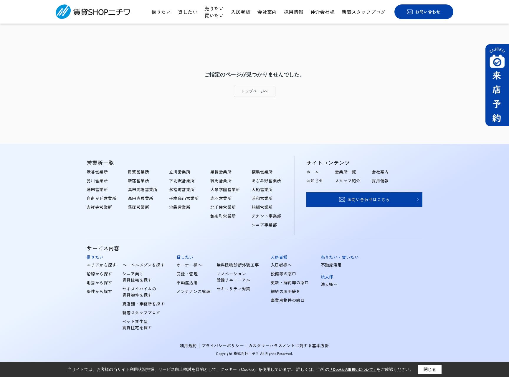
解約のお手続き (285, 291)
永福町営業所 (182, 189)
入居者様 (240, 11)
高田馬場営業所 (143, 189)
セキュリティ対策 (233, 289)
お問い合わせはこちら (368, 199)
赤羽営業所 (221, 198)
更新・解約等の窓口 (290, 282)
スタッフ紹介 (348, 180)
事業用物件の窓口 (288, 300)
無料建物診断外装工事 (238, 265)
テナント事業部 (266, 216)
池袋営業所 (179, 207)
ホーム (312, 172)
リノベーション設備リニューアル (233, 277)
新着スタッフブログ (363, 11)
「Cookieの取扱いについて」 (352, 370)
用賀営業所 (138, 172)
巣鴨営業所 (221, 172)
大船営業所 (262, 189)
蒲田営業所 (97, 189)
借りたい (161, 11)
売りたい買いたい (214, 12)
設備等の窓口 (283, 274)
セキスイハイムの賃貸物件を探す (139, 292)
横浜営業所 (262, 172)
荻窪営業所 (138, 207)
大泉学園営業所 (225, 189)
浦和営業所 (262, 198)
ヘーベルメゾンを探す (143, 265)
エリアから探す (101, 265)
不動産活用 (187, 282)
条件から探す (99, 291)
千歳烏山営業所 (184, 198)
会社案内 (267, 11)
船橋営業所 (262, 207)
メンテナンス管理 (193, 291)
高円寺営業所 (140, 198)
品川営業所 (97, 180)
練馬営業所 (221, 180)
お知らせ (314, 180)
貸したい (187, 11)
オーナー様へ (189, 265)
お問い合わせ (428, 12)
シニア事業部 (264, 225)
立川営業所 (179, 172)
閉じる (430, 369)
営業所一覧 (345, 172)
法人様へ (329, 284)
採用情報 (293, 11)
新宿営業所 (138, 180)
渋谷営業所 (97, 172)
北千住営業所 (223, 207)
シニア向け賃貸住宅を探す (137, 277)
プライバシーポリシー (222, 345)
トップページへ (254, 91)
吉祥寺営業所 (99, 207)
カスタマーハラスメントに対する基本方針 (288, 345)
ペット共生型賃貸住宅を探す (137, 324)
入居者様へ (281, 265)
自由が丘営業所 (101, 198)
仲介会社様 (322, 11)
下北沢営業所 (182, 180)
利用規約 (188, 345)
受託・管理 (187, 274)
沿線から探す (99, 274)
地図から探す (99, 282)
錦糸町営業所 (223, 216)
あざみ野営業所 (266, 180)
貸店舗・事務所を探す (143, 304)
